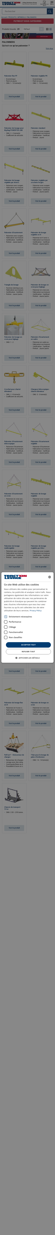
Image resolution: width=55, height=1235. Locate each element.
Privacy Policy (36, 610)
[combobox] (49, 577)
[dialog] (27, 617)
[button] (27, 657)
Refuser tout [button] (28, 651)
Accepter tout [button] (28, 645)
